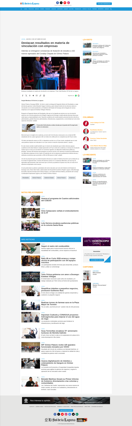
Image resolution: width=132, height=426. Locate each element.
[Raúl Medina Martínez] (86, 131)
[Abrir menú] (21, 9)
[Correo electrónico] (36, 95)
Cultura (71, 9)
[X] (61, 2)
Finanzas (47, 9)
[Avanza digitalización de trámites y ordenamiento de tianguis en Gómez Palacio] (30, 366)
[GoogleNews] (69, 414)
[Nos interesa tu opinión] (66, 400)
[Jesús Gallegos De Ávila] (86, 123)
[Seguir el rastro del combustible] (30, 248)
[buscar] (111, 9)
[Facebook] (57, 2)
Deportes (101, 9)
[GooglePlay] (77, 414)
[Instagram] (68, 2)
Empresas (72, 177)
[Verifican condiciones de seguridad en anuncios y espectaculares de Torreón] (87, 174)
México (37, 9)
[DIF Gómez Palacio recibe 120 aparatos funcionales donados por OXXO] (30, 349)
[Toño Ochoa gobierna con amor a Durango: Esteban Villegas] (30, 278)
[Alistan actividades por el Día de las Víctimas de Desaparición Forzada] (87, 160)
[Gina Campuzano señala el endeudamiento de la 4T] (30, 213)
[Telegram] (33, 95)
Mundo (42, 9)
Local (25, 9)
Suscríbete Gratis (97, 260)
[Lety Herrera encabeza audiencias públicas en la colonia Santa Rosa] (30, 225)
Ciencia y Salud (86, 9)
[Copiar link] (40, 95)
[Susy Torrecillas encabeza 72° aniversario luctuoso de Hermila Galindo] (30, 334)
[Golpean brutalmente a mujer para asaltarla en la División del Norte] (87, 167)
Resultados (26, 177)
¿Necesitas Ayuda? (66, 410)
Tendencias (78, 9)
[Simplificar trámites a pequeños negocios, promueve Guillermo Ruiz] (30, 292)
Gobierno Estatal (49, 177)
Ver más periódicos (104, 3)
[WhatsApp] (30, 95)
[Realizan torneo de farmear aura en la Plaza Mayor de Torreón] (30, 305)
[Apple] (73, 414)
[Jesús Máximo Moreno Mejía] (86, 147)
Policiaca (31, 9)
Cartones (60, 9)
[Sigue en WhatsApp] (76, 95)
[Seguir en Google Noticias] (78, 95)
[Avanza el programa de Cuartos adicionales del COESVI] (30, 201)
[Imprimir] (44, 95)
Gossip (66, 9)
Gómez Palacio (36, 177)
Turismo (94, 9)
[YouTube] (64, 2)
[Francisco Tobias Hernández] (86, 139)
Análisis (53, 9)
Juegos (107, 9)
